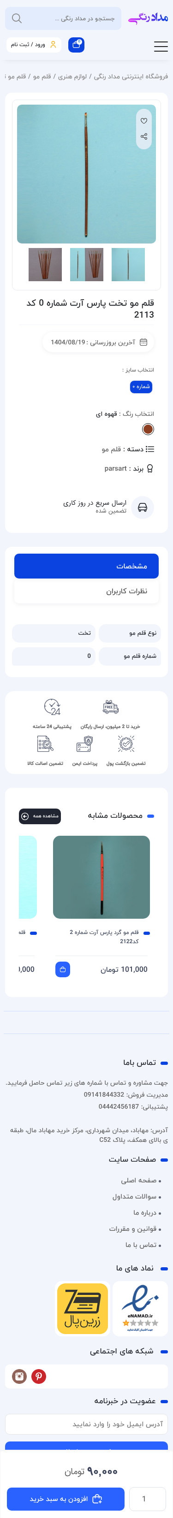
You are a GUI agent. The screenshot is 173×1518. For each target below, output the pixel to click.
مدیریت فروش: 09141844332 (126, 1094)
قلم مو (42, 76)
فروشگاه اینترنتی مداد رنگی (131, 76)
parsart (116, 469)
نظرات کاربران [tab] (126, 591)
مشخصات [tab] (132, 566)
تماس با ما (140, 1245)
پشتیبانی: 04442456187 (133, 1106)
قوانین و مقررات (132, 1229)
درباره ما (144, 1213)
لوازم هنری (72, 76)
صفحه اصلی (138, 1181)
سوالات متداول (134, 1197)
